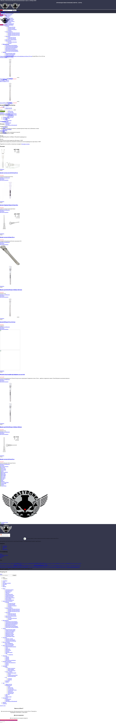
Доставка (5, 119)
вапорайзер (40, 565)
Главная (2, 56)
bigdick (12, 563)
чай (41, 567)
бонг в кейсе (25, 565)
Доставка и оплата (25, 144)
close (1, 574)
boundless (18, 563)
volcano (68, 563)
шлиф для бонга (63, 567)
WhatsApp (5, 549)
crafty (26, 563)
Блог (1, 557)
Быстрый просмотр (4, 180)
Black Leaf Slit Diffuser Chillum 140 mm (11, 290)
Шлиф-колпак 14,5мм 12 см (7, 237)
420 (1, 563)
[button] (2, 178)
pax (57, 563)
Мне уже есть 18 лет (4, 720)
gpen (47, 563)
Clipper (23, 563)
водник (49, 565)
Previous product (3, 57)
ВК (3, 548)
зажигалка (61, 565)
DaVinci (38, 563)
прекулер (20, 567)
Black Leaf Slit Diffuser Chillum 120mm (11, 427)
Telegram (5, 547)
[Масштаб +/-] (4, 721)
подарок (14, 567)
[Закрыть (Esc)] (0, 721)
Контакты (2, 556)
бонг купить (31, 565)
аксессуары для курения (4, 565)
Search (14, 10)
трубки (37, 567)
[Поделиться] (1, 721)
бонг (18, 565)
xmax (79, 563)
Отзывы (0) (6, 117)
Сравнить (2, 112)
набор (10, 567)
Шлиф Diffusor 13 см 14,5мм (6, 79)
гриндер (56, 565)
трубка (25, 567)
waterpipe (73, 563)
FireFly (43, 563)
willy (77, 563)
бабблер (11, 565)
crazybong (31, 563)
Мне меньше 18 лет (13, 720)
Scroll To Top (3, 705)
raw (60, 563)
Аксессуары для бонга (8, 56)
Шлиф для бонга (17, 56)
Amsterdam (4, 563)
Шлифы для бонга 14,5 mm (26, 56)
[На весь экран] (3, 721)
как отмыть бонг (67, 565)
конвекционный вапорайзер (75, 565)
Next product (3, 81)
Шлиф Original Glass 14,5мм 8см (9, 205)
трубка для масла (31, 567)
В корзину (3, 111)
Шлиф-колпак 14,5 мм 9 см (7, 459)
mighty (54, 563)
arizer (9, 563)
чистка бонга (45, 567)
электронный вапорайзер (73, 567)
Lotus (50, 563)
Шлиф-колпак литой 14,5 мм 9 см (9, 173)
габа (52, 565)
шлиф (58, 567)
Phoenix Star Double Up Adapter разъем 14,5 (12, 374)
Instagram (5, 546)
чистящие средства (52, 567)
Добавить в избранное (5, 113)
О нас (1, 554)
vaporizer (64, 563)
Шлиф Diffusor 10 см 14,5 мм (6, 103)
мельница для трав (3, 567)
